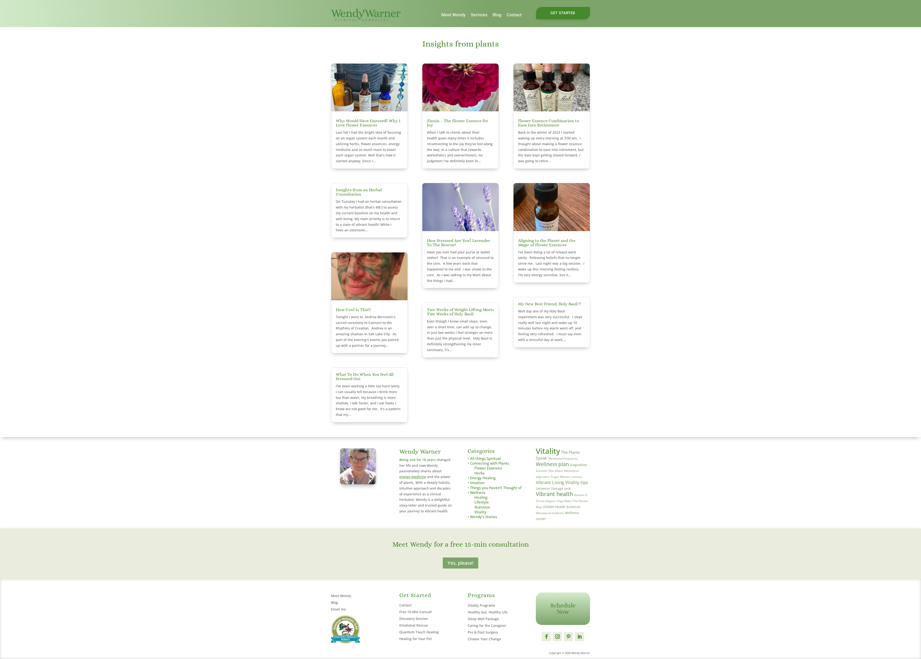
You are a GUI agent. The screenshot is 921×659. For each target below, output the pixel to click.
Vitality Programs (481, 605)
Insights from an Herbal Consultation (359, 192)
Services (479, 14)
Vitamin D (580, 495)
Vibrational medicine (550, 513)
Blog (497, 14)
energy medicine (412, 476)
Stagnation (578, 464)
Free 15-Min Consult (415, 612)
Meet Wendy (453, 14)
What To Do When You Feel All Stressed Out (365, 376)
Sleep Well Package (483, 619)
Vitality (480, 512)
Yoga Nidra (564, 501)
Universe (543, 488)
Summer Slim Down (549, 471)
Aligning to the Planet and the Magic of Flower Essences (546, 242)
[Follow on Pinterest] (568, 636)
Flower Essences (488, 468)
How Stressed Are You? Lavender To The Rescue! (458, 242)
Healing (480, 497)
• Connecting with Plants (488, 463)
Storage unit (561, 488)
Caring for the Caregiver (487, 625)
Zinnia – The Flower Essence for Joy (457, 122)
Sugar (555, 477)
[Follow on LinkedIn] (579, 636)
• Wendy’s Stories (482, 517)
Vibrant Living (550, 482)
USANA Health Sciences (561, 506)
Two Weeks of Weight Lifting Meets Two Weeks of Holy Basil (460, 311)
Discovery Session (413, 618)
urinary (577, 477)
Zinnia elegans (546, 501)
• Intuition (476, 482)
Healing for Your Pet (415, 638)
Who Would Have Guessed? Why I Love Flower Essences (368, 122)
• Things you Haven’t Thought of (494, 487)
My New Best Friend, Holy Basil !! (549, 303)
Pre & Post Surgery (483, 632)
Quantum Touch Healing (419, 632)
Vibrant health (554, 494)
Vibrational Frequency (563, 458)
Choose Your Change (484, 639)
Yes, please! (460, 563)
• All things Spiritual (484, 458)
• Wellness (476, 492)
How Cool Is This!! (353, 309)
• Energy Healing (482, 478)
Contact (514, 14)
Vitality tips (576, 482)
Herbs (479, 473)
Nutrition (482, 507)
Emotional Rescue (413, 625)
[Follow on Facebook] (546, 636)
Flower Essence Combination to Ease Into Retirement (548, 122)
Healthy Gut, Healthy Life (488, 612)
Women (565, 477)
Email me (338, 609)
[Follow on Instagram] (557, 636)
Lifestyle (481, 502)
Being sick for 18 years (417, 459)
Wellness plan (552, 464)
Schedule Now (563, 608)
